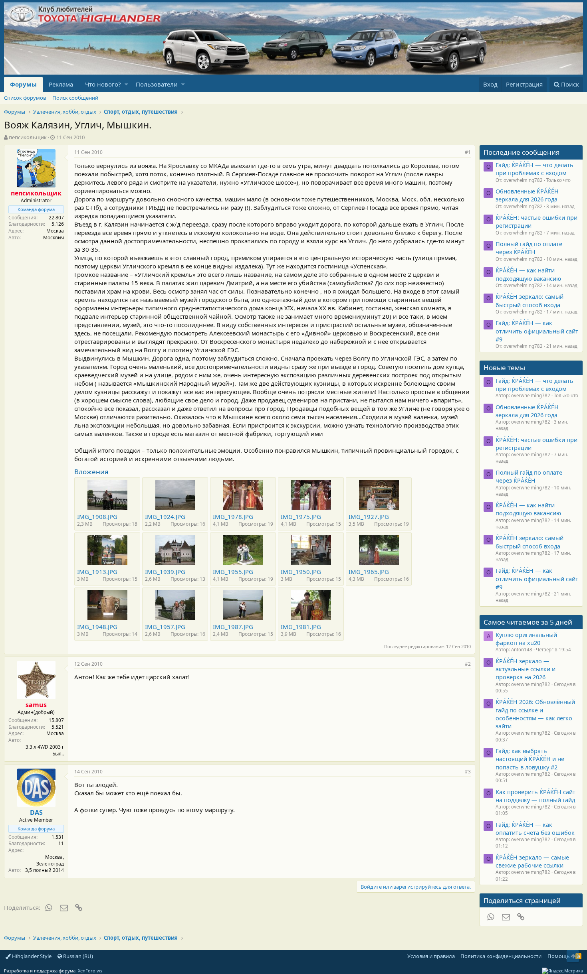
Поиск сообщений (75, 97)
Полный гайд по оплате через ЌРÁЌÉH (529, 248)
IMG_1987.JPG (233, 627)
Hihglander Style (31, 956)
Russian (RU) (77, 956)
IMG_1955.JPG (233, 572)
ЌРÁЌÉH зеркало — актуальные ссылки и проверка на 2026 (525, 669)
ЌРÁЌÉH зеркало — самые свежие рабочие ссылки (532, 861)
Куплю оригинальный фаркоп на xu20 (526, 639)
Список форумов (25, 97)
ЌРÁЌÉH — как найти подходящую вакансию (528, 274)
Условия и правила (431, 956)
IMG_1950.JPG (301, 572)
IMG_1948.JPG (97, 627)
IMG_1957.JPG (165, 627)
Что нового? (103, 84)
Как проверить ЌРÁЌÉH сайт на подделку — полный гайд (535, 796)
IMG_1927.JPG (369, 517)
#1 (468, 152)
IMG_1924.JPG (165, 517)
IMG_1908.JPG (97, 517)
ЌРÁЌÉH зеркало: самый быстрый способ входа (529, 300)
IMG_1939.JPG (165, 572)
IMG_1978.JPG (233, 517)
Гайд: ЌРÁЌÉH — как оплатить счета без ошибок (535, 828)
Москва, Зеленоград (50, 860)
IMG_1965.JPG (369, 572)
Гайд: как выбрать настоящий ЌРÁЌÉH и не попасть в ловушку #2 (530, 759)
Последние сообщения (522, 152)
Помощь (558, 956)
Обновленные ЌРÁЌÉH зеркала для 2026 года (527, 195)
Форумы (23, 84)
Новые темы (504, 367)
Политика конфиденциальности (500, 956)
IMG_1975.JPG (301, 517)
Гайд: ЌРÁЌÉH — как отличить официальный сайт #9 (537, 331)
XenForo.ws (90, 971)
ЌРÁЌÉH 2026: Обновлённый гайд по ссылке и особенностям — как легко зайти (535, 714)
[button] (126, 84)
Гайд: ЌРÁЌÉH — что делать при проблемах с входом (534, 169)
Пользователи (157, 84)
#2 (468, 664)
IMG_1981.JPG (301, 627)
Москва (55, 230)
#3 (468, 771)
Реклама (61, 84)
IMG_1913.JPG (97, 572)
